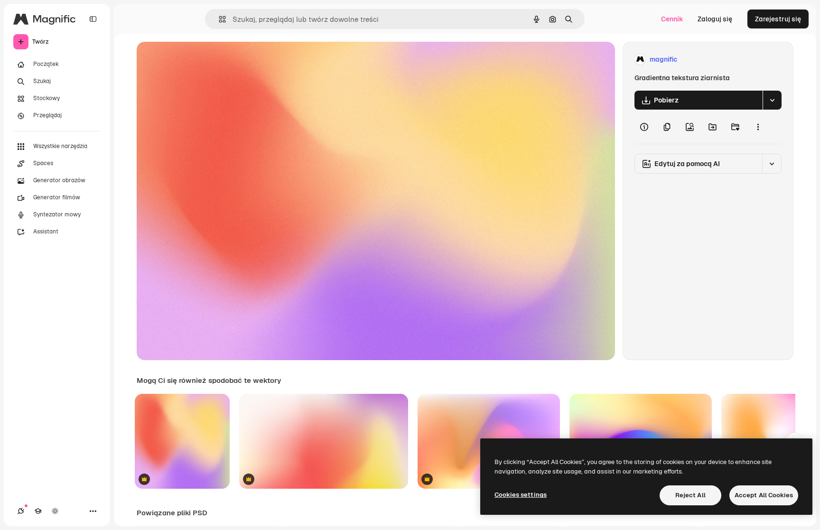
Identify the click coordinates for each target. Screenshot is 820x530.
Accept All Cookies (764, 495)
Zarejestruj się (778, 19)
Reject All (690, 495)
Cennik (672, 19)
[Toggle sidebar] (93, 19)
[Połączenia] (20, 511)
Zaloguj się (715, 19)
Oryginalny (202, 59)
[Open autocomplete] (218, 19)
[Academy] (38, 511)
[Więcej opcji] (757, 126)
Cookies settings (520, 495)
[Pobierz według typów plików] (772, 100)
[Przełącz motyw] (55, 511)
